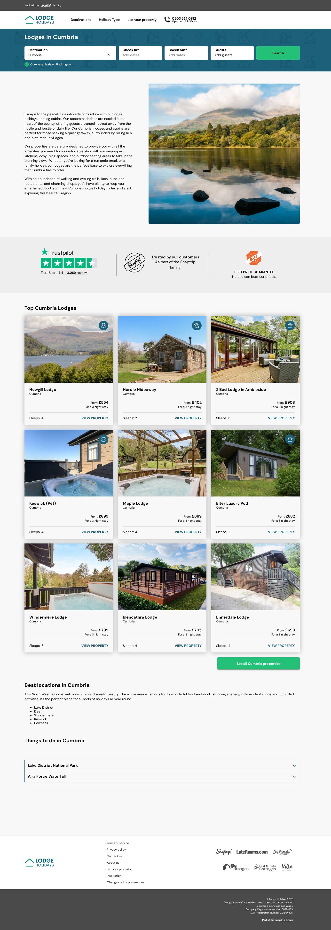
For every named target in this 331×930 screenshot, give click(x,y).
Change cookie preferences (125, 882)
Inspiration (114, 876)
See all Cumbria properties (258, 663)
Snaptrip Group (284, 920)
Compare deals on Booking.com (51, 64)
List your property (142, 19)
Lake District (43, 707)
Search (278, 53)
